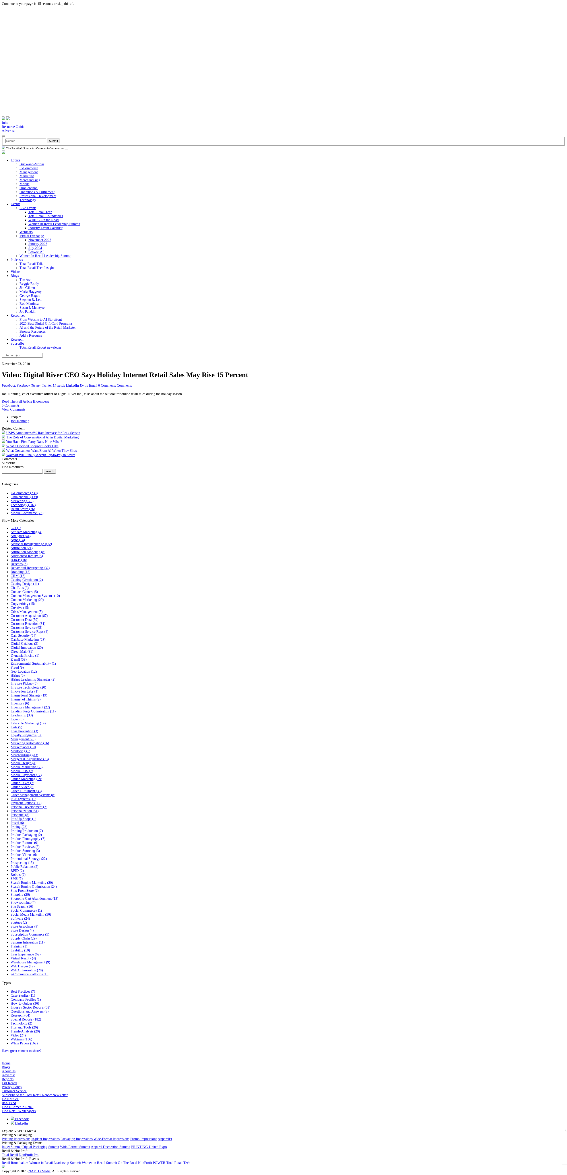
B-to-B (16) (19, 560)
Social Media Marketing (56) (31, 914)
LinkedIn (21, 1123)
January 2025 (37, 244)
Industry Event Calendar (45, 228)
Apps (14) (18, 540)
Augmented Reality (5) (27, 556)
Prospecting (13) (22, 862)
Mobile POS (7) (22, 771)
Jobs (5, 123)
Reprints (8, 1079)
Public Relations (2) (24, 866)
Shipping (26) (20, 894)
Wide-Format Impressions (111, 1139)
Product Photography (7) (28, 839)
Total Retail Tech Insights (37, 268)
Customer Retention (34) (28, 623)
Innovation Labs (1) (24, 691)
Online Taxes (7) (22, 783)
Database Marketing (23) (28, 639)
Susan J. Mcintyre (32, 307)
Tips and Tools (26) (24, 1027)
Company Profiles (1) (26, 999)
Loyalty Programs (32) (26, 735)
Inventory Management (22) (30, 707)
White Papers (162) (24, 1043)
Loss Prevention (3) (24, 731)
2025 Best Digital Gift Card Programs (45, 323)
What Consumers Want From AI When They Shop (41, 450)
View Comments (13, 409)
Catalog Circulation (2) (27, 580)
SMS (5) (17, 878)
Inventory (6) (20, 703)
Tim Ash (25, 280)
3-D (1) (16, 528)
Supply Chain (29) (24, 938)
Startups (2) (19, 922)
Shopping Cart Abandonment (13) (34, 898)
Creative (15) (20, 608)
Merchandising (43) (24, 755)
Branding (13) (20, 572)
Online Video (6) (22, 787)
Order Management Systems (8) (33, 795)
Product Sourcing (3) (25, 851)
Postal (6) (17, 823)
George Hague (29, 295)
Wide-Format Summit (75, 1147)
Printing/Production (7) (27, 831)
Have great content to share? (21, 1051)
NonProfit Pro (29, 1155)
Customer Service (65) (26, 627)
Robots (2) (18, 874)
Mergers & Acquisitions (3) (30, 759)
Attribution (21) (22, 548)
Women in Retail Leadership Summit (55, 1163)
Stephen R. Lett (30, 299)
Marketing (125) (22, 501)
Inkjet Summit (11, 1147)
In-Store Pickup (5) (24, 683)
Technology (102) (23, 505)
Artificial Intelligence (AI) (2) (31, 544)
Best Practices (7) (23, 991)
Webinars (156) (21, 1039)
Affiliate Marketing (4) (26, 532)
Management (28, 172)
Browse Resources (32, 331)
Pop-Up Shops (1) (23, 819)
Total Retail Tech (40, 212)
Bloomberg (41, 401)
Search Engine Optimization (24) (34, 886)
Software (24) (20, 918)
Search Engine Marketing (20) (32, 882)
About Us (9, 1071)
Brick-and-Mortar (31, 164)
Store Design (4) (22, 930)
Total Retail (10, 1155)
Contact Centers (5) (24, 592)
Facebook (21, 1119)
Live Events (27, 208)
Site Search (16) (22, 906)
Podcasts (17, 260)
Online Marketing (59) (26, 779)
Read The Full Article (17, 401)
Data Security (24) (23, 635)
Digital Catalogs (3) (24, 643)
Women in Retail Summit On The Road (109, 1163)
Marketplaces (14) (23, 747)
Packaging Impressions (76, 1139)
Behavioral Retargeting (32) (30, 568)
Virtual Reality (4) (23, 958)
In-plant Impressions (45, 1139)
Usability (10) (20, 950)
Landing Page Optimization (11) (33, 711)
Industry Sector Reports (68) (30, 1007)
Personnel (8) (20, 815)
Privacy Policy (12, 1087)
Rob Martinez (29, 303)
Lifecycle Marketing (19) (28, 723)
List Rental (9, 1083)
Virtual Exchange (31, 236)
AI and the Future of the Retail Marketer (47, 327)
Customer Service (14, 1091)
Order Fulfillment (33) (26, 791)
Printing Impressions (16, 1139)
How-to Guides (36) (25, 1003)
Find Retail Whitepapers (19, 1111)
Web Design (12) (23, 966)
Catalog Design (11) (25, 584)
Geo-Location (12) (24, 671)
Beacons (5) (19, 564)
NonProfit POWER (151, 1163)
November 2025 (39, 240)
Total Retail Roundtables (45, 216)
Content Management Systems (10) (35, 596)
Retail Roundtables (15, 1163)
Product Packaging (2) (26, 835)
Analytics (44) (21, 536)
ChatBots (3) (20, 588)
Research (17, 339)
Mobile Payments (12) (26, 775)
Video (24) (18, 1035)
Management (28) (23, 739)
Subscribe (17, 343)
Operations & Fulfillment (36, 192)
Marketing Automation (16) (30, 743)
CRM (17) (18, 576)
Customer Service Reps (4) (29, 631)
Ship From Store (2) (25, 890)
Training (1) (19, 946)
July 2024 (35, 248)
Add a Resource (30, 335)
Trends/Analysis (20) (25, 1031)
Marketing (26, 176)
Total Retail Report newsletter (40, 347)
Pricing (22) (19, 827)
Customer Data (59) (24, 619)
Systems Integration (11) (28, 942)
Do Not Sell (10, 1099)
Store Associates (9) (24, 926)
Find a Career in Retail (17, 1107)
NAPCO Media (39, 1171)
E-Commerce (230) (24, 493)
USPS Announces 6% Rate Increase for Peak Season (43, 433)
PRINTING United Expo (149, 1147)
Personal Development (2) (29, 807)
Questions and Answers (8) (30, 1011)
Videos (15, 272)
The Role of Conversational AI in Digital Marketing (42, 437)
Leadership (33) (22, 715)
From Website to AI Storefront (40, 319)
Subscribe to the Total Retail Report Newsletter (35, 1095)
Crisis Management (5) (27, 612)
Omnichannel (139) (24, 497)
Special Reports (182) (26, 1019)
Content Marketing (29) (27, 600)
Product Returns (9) (24, 843)
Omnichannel (28, 188)
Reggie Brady (29, 284)
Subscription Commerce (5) (30, 934)
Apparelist (165, 1139)
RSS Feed (9, 1103)
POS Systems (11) (23, 799)
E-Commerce (28, 168)
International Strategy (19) (29, 695)
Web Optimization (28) (27, 970)
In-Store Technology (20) (28, 687)
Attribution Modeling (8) (28, 552)
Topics (15, 160)
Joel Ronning (20, 421)
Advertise (8, 131)
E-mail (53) (19, 659)
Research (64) (20, 1015)
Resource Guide (13, 127)
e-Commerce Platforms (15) (30, 974)
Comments (124, 385)
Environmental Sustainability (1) (33, 663)
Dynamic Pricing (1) (25, 655)
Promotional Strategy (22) (29, 859)
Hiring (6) (18, 675)
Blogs (15, 276)
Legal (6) (17, 719)
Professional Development (37, 196)
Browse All (36, 252)
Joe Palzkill (27, 311)
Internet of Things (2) (26, 699)
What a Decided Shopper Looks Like (32, 446)
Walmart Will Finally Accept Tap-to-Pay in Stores (40, 455)
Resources (18, 315)
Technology (27, 200)
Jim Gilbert (27, 287)
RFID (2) (17, 870)
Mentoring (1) (20, 751)
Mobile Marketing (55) (27, 767)
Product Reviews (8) (25, 847)
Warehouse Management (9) (30, 962)
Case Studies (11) (23, 995)
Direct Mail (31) (22, 651)
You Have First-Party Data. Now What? (34, 442)
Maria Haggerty (30, 291)
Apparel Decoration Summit (110, 1147)
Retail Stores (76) (23, 509)
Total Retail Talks (31, 264)
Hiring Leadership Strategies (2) (33, 679)
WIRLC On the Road (43, 220)
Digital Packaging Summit (40, 1147)
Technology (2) (21, 1023)
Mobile (24, 184)
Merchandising (29, 180)
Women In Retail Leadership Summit (54, 224)
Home (6, 1063)
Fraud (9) (17, 667)
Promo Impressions (143, 1139)
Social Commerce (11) (26, 910)
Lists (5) (16, 727)
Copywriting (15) (23, 604)
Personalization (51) (25, 811)
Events (15, 204)
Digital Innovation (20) (27, 647)
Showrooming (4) (23, 902)
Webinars (26, 232)
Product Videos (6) (24, 855)
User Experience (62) (26, 954)
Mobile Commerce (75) (27, 513)
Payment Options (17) (26, 803)
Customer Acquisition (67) (29, 615)
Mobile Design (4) (23, 763)
